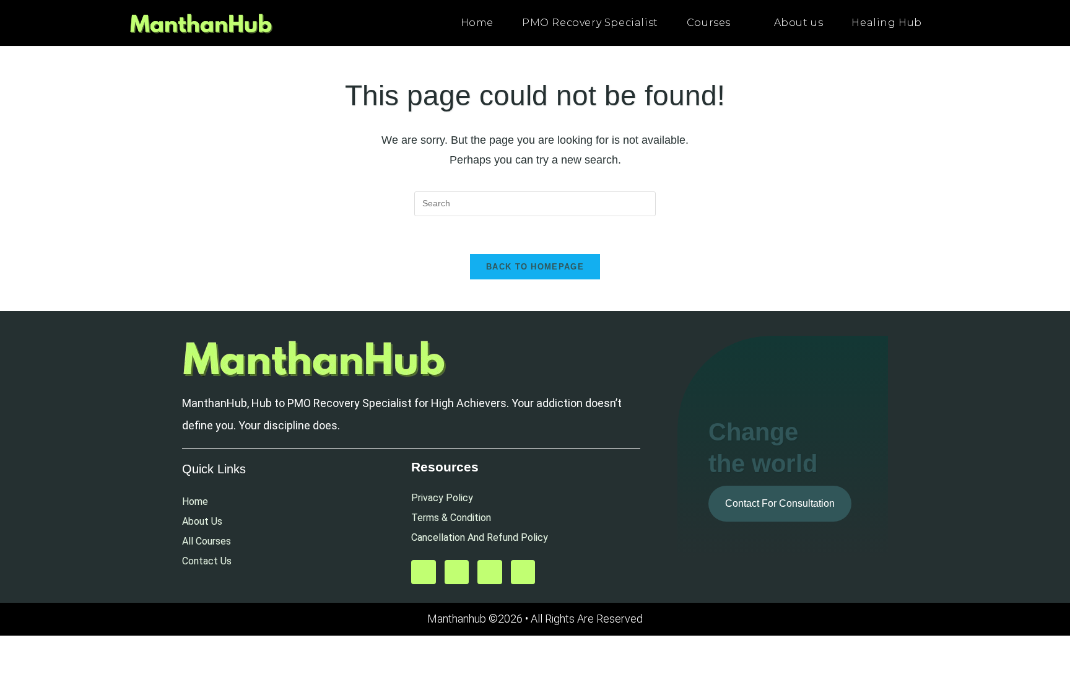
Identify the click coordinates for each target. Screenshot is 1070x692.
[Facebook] (489, 572)
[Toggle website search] (949, 23)
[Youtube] (423, 572)
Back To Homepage (535, 266)
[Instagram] (523, 572)
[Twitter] (457, 572)
